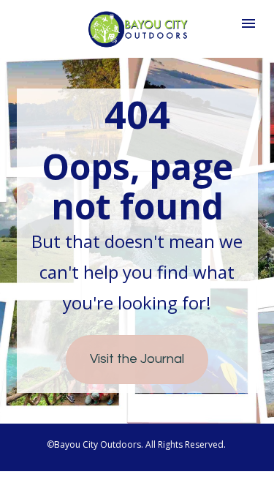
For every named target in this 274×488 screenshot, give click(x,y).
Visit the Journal (137, 359)
